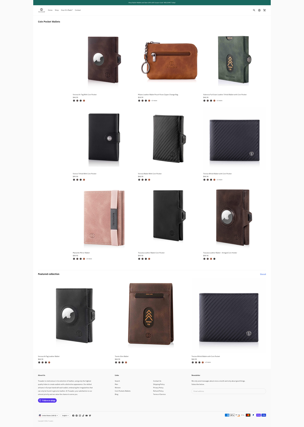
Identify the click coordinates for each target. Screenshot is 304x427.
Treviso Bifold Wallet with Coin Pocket (217, 174)
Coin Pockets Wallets (123, 391)
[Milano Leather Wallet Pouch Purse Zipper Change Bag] (169, 59)
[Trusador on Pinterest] (76, 415)
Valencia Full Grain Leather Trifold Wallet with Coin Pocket (225, 94)
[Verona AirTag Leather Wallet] (75, 315)
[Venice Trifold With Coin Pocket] (104, 138)
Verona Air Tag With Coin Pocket (85, 94)
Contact (78, 10)
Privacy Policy (158, 388)
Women (118, 388)
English (64, 415)
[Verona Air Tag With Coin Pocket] (104, 59)
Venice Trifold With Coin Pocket (84, 174)
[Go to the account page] (259, 10)
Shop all (263, 274)
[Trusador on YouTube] (86, 415)
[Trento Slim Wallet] (152, 315)
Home (50, 10)
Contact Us (157, 381)
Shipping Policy (159, 384)
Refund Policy (158, 391)
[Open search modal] (254, 10)
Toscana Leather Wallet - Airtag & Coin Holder (220, 253)
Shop (57, 10)
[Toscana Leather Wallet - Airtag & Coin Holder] (234, 217)
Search (117, 381)
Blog (116, 394)
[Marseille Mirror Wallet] (104, 217)
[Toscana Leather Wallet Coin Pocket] (169, 217)
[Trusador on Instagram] (80, 415)
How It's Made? (67, 10)
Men (116, 384)
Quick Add (104, 88)
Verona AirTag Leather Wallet (48, 356)
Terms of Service (159, 394)
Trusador (50, 421)
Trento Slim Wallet (121, 356)
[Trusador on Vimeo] (90, 415)
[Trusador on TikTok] (83, 415)
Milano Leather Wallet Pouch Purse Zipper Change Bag (158, 94)
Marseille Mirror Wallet (81, 253)
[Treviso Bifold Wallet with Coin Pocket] (234, 138)
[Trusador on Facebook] (73, 415)
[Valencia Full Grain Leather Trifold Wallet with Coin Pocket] (234, 59)
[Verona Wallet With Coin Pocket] (169, 138)
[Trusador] (41, 10)
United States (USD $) (49, 415)
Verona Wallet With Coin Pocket (150, 174)
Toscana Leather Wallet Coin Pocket (151, 253)
